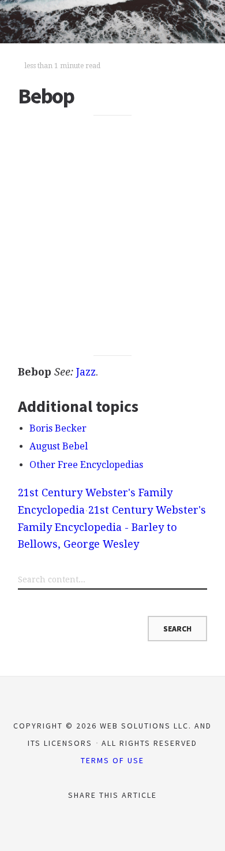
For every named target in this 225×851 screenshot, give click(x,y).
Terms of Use (112, 760)
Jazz (86, 372)
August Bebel (58, 446)
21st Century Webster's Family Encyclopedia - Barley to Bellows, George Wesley (112, 527)
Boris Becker (58, 428)
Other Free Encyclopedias (86, 464)
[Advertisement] (112, 235)
